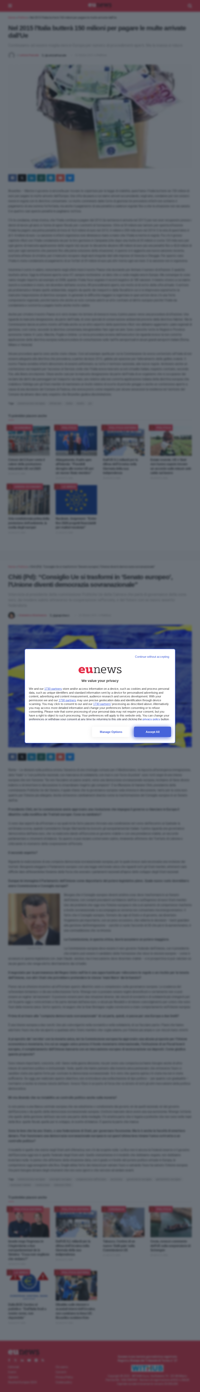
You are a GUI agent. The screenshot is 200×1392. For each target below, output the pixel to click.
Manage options (111, 731)
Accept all (153, 731)
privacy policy (151, 719)
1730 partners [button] (53, 688)
